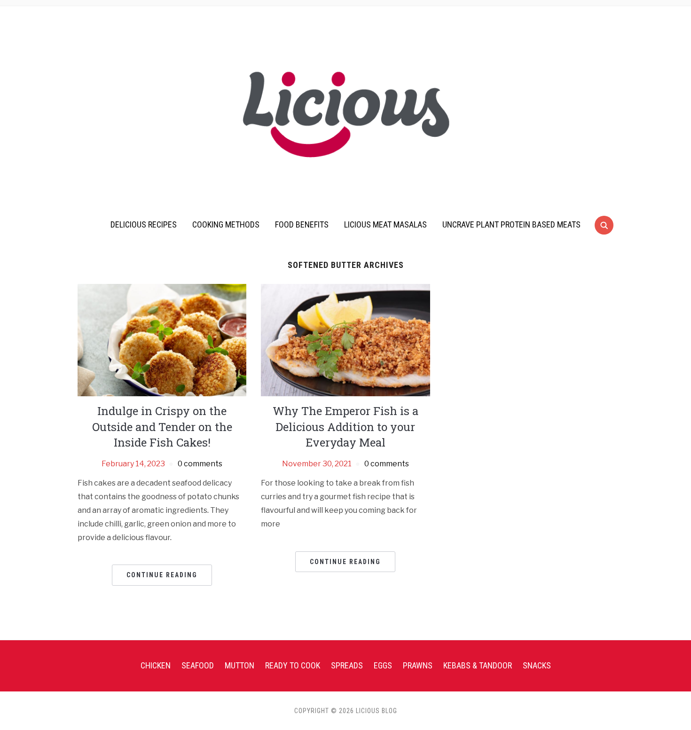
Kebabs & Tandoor (477, 665)
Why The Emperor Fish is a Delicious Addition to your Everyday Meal (345, 426)
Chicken (156, 665)
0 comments (200, 463)
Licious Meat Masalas (385, 224)
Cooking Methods (225, 224)
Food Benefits (302, 224)
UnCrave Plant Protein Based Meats (511, 224)
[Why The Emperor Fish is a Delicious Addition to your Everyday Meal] (345, 339)
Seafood (197, 665)
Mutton (239, 665)
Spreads (347, 665)
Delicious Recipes (143, 224)
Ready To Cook (292, 665)
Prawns (417, 665)
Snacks (537, 665)
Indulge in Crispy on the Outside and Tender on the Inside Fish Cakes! (162, 426)
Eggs (383, 665)
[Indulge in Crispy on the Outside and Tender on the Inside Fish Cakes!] (162, 339)
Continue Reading (161, 575)
